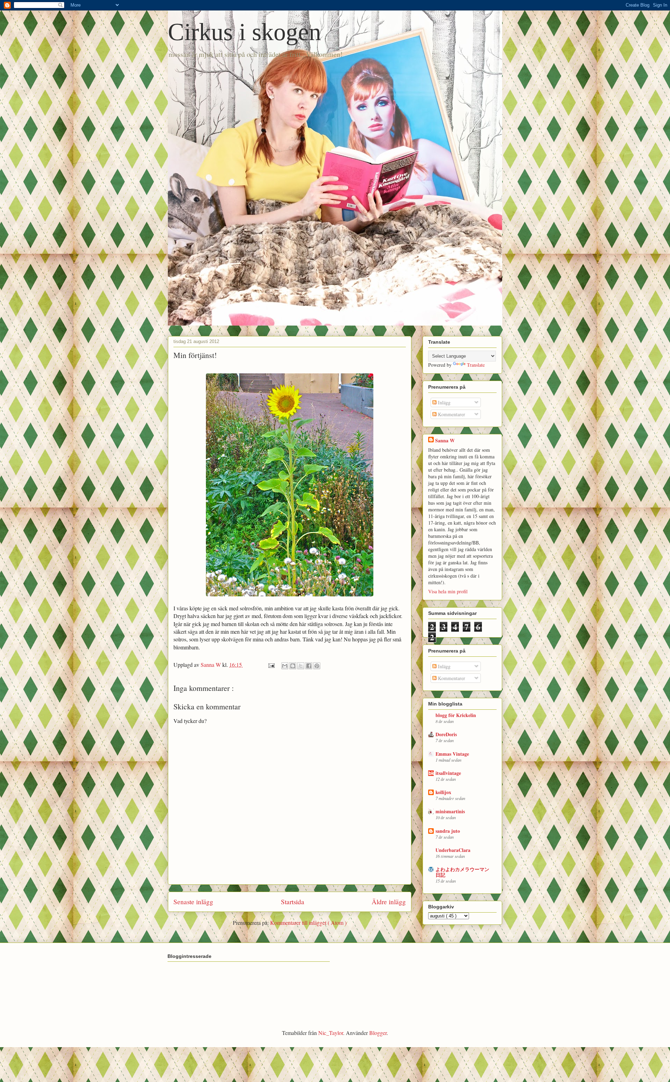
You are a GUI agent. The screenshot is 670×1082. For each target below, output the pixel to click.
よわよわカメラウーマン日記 (462, 872)
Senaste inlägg (193, 901)
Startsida (292, 901)
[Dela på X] (300, 665)
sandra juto (448, 831)
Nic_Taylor (330, 1032)
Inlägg (444, 402)
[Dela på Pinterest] (316, 665)
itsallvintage (448, 773)
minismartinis (450, 811)
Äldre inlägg (389, 901)
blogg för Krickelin (456, 715)
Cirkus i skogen (244, 31)
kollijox (443, 792)
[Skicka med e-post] (284, 665)
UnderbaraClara (453, 850)
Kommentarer (451, 414)
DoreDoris (446, 734)
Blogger (378, 1032)
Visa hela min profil (448, 591)
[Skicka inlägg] (271, 664)
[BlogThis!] (292, 665)
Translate (476, 364)
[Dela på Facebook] (308, 665)
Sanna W (445, 440)
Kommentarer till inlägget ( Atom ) (308, 922)
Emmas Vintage (452, 753)
